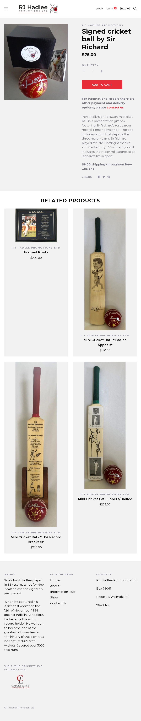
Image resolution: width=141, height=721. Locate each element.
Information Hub (62, 591)
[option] (36, 62)
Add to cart (102, 84)
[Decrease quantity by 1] (84, 71)
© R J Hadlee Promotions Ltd (19, 707)
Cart (111, 8)
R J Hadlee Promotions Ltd (36, 247)
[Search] (135, 8)
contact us (115, 107)
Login (99, 8)
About (54, 586)
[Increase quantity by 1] (101, 71)
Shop (54, 597)
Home (55, 580)
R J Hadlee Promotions (102, 25)
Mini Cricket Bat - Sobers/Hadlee (105, 499)
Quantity (90, 65)
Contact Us (58, 603)
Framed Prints (36, 252)
